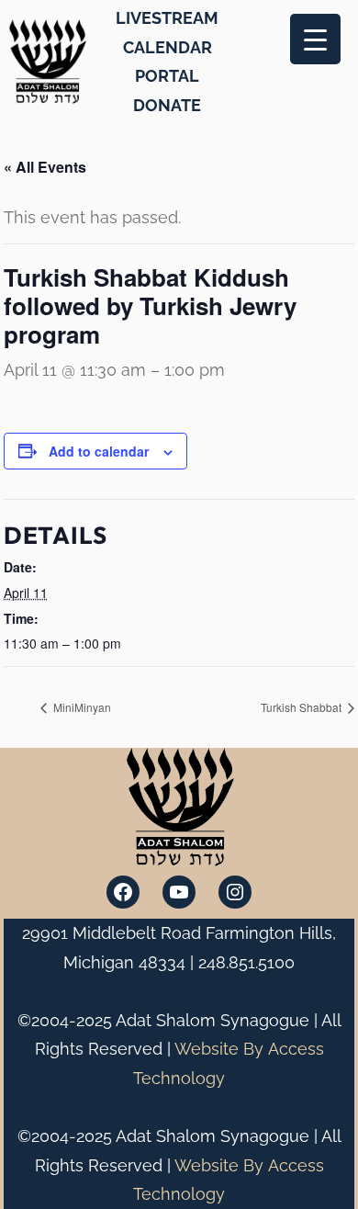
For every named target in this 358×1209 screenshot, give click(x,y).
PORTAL (167, 75)
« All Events (45, 166)
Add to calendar (99, 451)
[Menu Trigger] (315, 39)
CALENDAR (167, 47)
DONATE (167, 105)
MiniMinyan (80, 707)
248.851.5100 (246, 962)
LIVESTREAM (167, 18)
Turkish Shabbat (302, 707)
